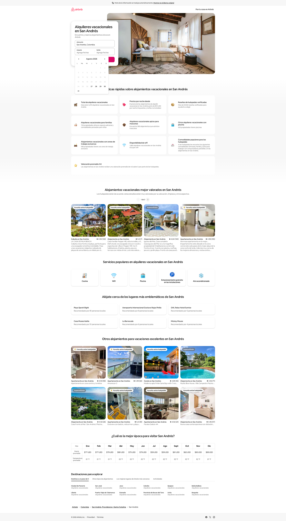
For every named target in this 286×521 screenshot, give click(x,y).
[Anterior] (138, 199)
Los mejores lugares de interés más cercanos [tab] (133, 479)
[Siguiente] (148, 199)
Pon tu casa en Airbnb (205, 9)
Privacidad (91, 517)
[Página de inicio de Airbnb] (77, 9)
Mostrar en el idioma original (163, 3)
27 (91, 86)
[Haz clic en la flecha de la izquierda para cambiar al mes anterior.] (78, 59)
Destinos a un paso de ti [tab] (80, 479)
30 (105, 86)
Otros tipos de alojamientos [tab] (102, 479)
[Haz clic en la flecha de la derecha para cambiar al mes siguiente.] (104, 59)
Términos (100, 517)
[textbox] (85, 52)
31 (78, 91)
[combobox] (95, 44)
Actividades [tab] (157, 479)
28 (96, 86)
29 (100, 86)
